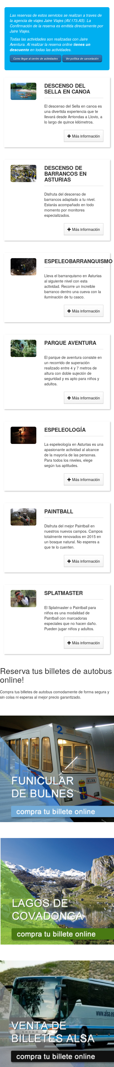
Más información (85, 136)
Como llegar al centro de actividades (35, 58)
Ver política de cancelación (82, 58)
